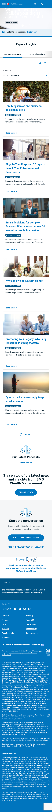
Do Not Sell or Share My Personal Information (21, 644)
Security (29, 615)
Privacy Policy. (37, 593)
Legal (4, 624)
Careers (5, 615)
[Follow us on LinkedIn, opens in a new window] (29, 609)
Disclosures (31, 624)
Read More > (11, 22)
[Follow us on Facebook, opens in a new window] (15, 609)
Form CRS (30, 620)
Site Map (5, 628)
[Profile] (42, 3)
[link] (26, 547)
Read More (10, 133)
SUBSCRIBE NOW (26, 492)
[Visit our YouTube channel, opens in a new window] (24, 609)
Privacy (5, 620)
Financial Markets (37, 54)
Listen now (32, 32)
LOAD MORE (28, 434)
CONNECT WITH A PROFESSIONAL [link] (26, 538)
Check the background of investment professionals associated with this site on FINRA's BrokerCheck (26, 568)
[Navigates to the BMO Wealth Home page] (12, 3)
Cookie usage (31, 633)
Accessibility (31, 628)
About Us (6, 637)
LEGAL (5, 582)
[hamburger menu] (49, 3)
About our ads (8, 633)
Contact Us (6, 604)
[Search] (35, 3)
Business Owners (12, 54)
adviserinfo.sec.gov (15, 653)
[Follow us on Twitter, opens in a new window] (20, 609)
